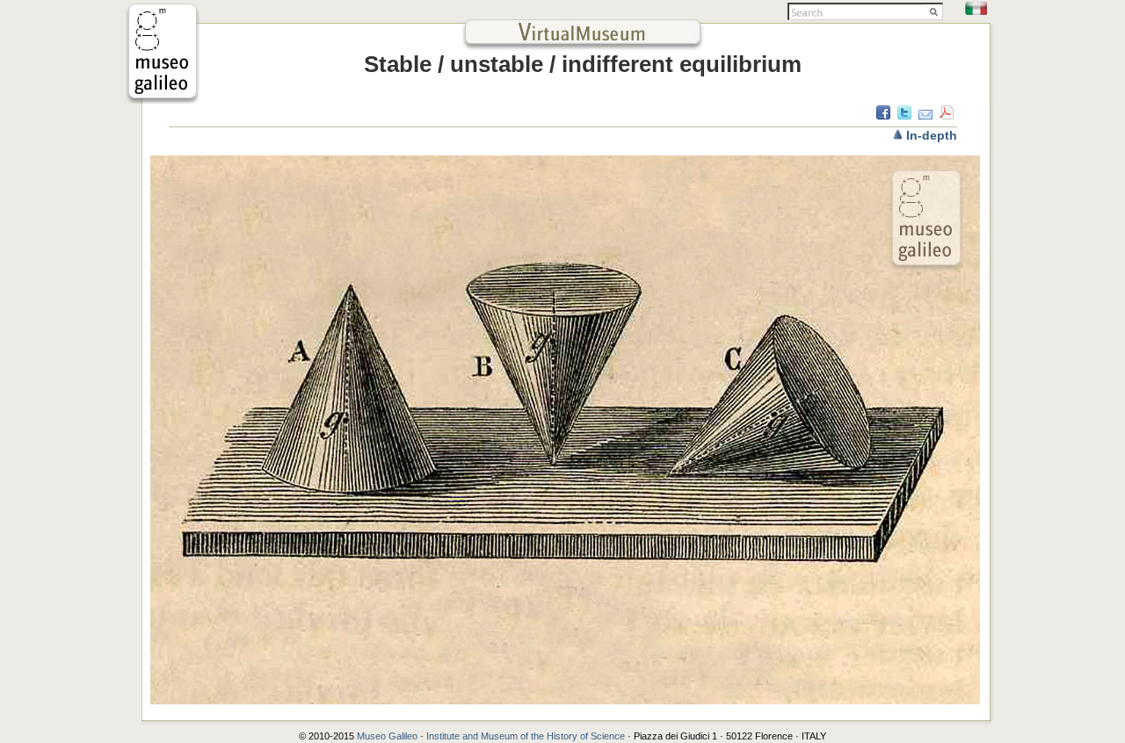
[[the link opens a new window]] (162, 98)
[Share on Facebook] (883, 115)
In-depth (931, 135)
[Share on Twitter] (904, 115)
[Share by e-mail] (925, 115)
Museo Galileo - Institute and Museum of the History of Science (492, 736)
